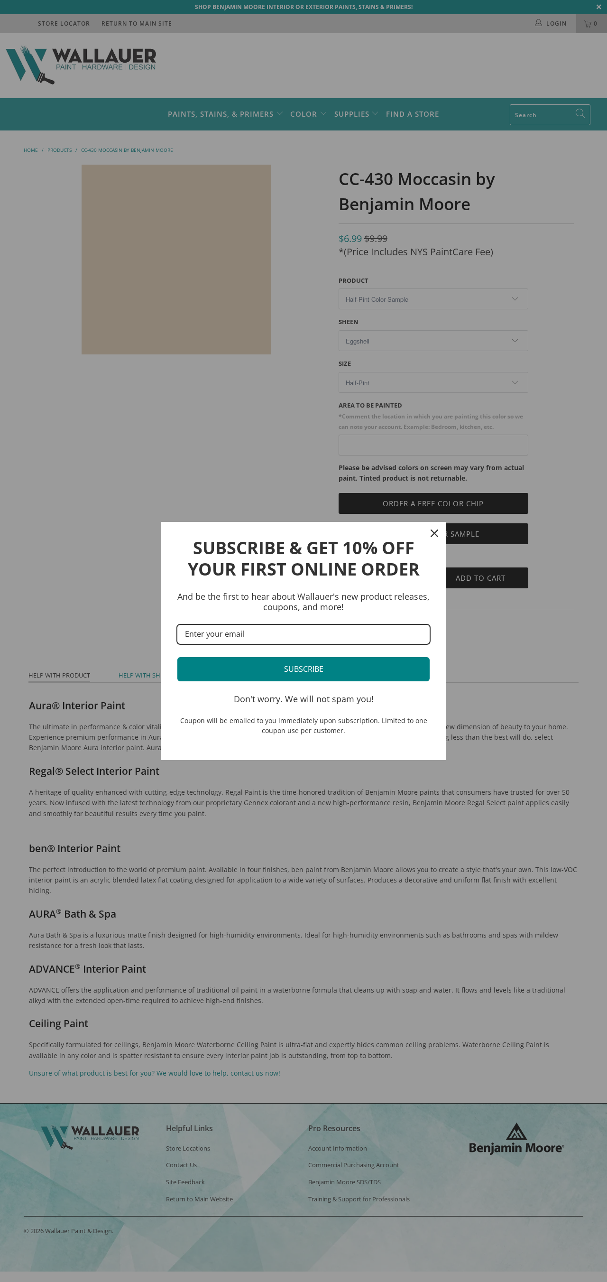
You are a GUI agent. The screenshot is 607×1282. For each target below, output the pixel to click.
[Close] (434, 533)
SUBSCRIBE (303, 669)
